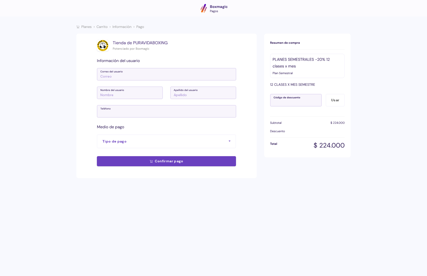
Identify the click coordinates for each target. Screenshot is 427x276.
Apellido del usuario (186, 90)
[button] (166, 141)
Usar (335, 100)
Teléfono (105, 108)
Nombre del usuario (112, 90)
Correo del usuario (111, 71)
